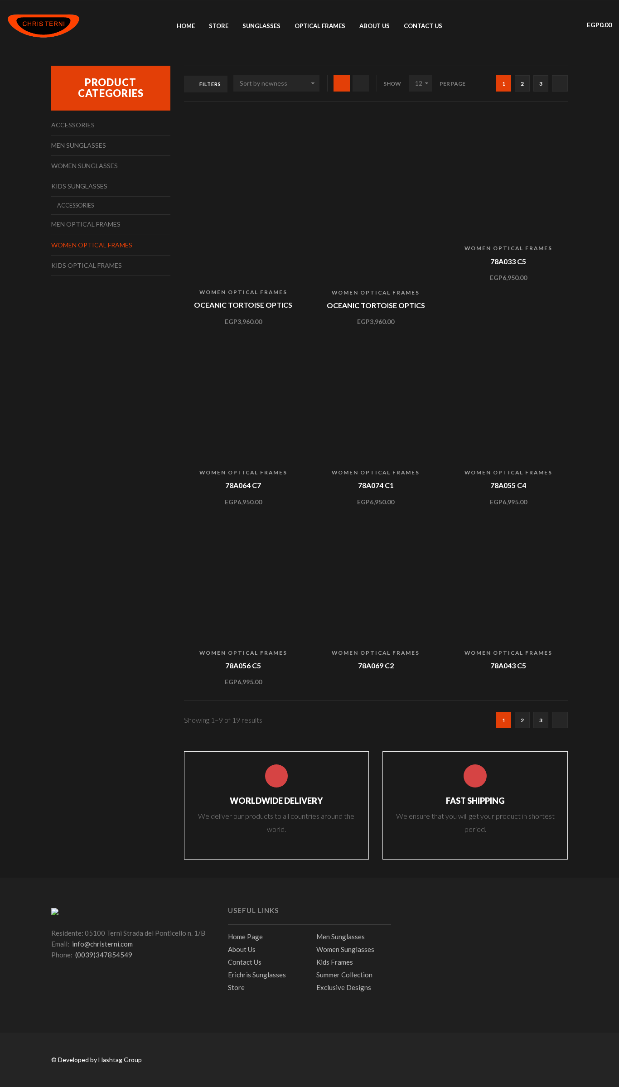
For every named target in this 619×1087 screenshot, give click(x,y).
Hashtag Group (120, 1059)
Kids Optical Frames (86, 265)
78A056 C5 (243, 665)
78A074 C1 (376, 485)
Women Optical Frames (243, 292)
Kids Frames (334, 962)
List (361, 83)
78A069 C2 (376, 665)
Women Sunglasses (84, 165)
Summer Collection (344, 975)
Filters (210, 84)
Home (186, 25)
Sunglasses (261, 25)
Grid (342, 83)
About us (374, 25)
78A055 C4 (508, 485)
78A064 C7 (243, 485)
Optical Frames (320, 25)
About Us (242, 949)
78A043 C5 (508, 665)
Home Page (245, 936)
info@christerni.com (102, 944)
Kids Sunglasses (79, 186)
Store (218, 25)
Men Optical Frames (86, 224)
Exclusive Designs (343, 987)
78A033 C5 (508, 261)
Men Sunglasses (78, 145)
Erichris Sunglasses (257, 975)
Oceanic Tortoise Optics (243, 304)
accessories (73, 125)
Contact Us (423, 25)
